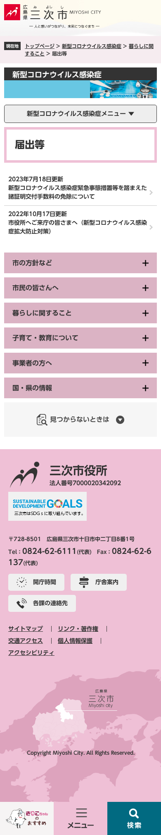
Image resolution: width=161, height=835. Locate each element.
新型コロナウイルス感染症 (91, 45)
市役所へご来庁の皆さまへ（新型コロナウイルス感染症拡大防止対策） (77, 227)
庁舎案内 (106, 582)
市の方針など (32, 263)
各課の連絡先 (50, 603)
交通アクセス (25, 641)
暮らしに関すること (42, 313)
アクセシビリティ (31, 653)
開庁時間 (44, 582)
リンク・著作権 (78, 629)
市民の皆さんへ (35, 287)
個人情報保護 (75, 641)
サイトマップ (25, 629)
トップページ (39, 45)
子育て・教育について (45, 337)
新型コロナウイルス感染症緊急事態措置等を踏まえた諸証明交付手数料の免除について (77, 192)
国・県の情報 (32, 388)
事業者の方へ (32, 363)
